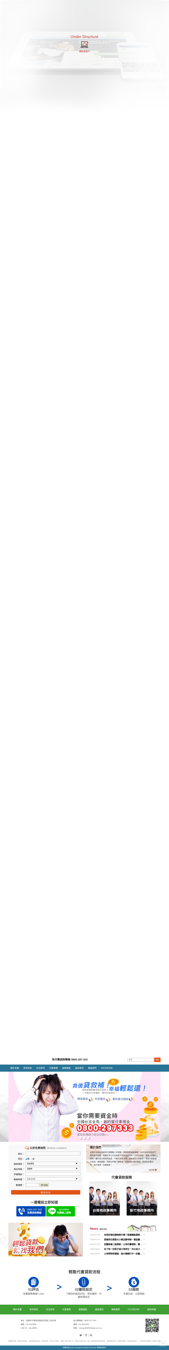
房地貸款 (27, 1068)
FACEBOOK (107, 1068)
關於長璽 (14, 1068)
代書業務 (53, 1068)
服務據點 (66, 1068)
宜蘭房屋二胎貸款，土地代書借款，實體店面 (125, 1238)
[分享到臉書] (85, 1335)
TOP (163, 1343)
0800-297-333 (79, 1059)
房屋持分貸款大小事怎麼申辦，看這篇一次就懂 (126, 1233)
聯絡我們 (92, 1068)
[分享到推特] (80, 1335)
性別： (21, 1159)
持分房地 (40, 1068)
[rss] (90, 1335)
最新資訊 (79, 1068)
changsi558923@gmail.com (90, 1328)
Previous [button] (14, 1106)
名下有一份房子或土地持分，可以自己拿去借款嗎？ (128, 1242)
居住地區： (19, 1169)
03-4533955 (31, 1324)
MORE (152, 1170)
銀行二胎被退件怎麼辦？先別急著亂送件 (123, 1252)
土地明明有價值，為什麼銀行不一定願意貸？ (125, 1247)
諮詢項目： (19, 1164)
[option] (84, 1107)
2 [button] (84, 1138)
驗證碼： (20, 1185)
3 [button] (88, 1138)
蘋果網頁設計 (101, 1348)
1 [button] (80, 1138)
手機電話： (19, 1174)
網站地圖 (151, 1309)
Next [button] (155, 1106)
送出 (157, 1060)
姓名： (21, 1154)
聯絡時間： (19, 1179)
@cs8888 (64, 1211)
